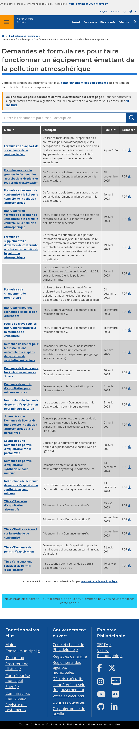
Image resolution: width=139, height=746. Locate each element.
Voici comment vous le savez (87, 3)
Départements (107, 22)
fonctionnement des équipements (84, 83)
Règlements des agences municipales (67, 667)
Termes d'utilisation (31, 724)
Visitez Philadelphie (108, 653)
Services (76, 22)
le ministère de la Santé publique (99, 581)
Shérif (10, 686)
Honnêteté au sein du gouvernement (69, 687)
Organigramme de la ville (69, 711)
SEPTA (102, 644)
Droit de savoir (55, 724)
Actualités (124, 22)
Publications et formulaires (24, 36)
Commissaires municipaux (17, 696)
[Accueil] (3, 36)
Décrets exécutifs (68, 678)
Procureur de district (16, 666)
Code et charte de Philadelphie (68, 647)
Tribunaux (14, 657)
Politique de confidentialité (84, 724)
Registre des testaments (16, 707)
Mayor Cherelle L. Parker (25, 20)
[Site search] (135, 22)
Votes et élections (68, 696)
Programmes (90, 22)
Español (115, 11)
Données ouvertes (69, 702)
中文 (124, 11)
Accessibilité (112, 724)
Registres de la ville (70, 656)
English (103, 11)
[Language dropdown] (133, 11)
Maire (10, 644)
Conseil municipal (21, 650)
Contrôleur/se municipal (17, 678)
